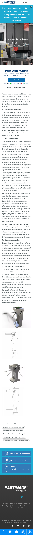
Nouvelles (15, 506)
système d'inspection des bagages (13, 430)
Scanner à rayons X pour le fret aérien (14, 437)
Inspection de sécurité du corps (12, 424)
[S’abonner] (22, 497)
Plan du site (23, 522)
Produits (12, 503)
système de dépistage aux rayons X (13, 427)
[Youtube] (23, 526)
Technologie (5, 506)
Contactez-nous (24, 506)
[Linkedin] (12, 526)
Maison (5, 503)
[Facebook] (18, 526)
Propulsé (27, 76)
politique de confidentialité (16, 508)
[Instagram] (29, 526)
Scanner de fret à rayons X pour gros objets (15, 440)
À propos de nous (23, 503)
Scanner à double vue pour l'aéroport (14, 434)
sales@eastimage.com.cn (14, 15)
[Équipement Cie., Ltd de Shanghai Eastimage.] (16, 489)
